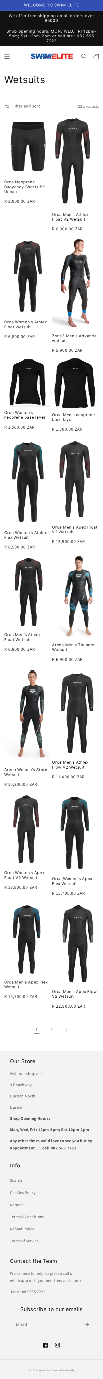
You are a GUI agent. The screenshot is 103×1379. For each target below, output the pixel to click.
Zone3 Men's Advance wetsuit (74, 338)
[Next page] (66, 1029)
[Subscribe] (87, 1324)
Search (16, 1180)
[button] (7, 56)
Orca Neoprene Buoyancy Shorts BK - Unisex (26, 187)
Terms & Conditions (27, 1216)
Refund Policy (22, 1228)
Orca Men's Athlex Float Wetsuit (22, 637)
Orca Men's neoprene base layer (73, 417)
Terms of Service (24, 1240)
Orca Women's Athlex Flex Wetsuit (25, 535)
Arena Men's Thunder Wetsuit (73, 647)
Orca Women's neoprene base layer (25, 415)
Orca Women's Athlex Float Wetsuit (25, 324)
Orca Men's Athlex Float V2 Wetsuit (70, 217)
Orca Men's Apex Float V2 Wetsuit (75, 530)
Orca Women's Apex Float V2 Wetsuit (24, 875)
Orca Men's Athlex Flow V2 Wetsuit (70, 765)
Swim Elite (44, 1370)
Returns (17, 1204)
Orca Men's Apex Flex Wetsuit (26, 984)
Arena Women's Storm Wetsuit (26, 772)
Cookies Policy (23, 1192)
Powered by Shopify (63, 1370)
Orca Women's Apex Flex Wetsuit (72, 881)
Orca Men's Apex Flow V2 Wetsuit (74, 994)
